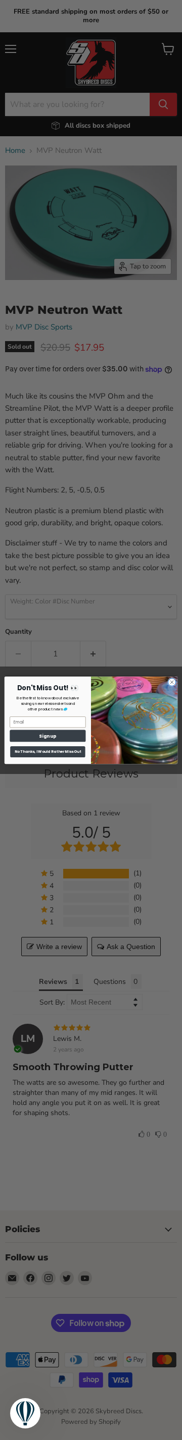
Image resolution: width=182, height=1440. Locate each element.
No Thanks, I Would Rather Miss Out (48, 751)
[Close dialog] (171, 682)
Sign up (47, 736)
